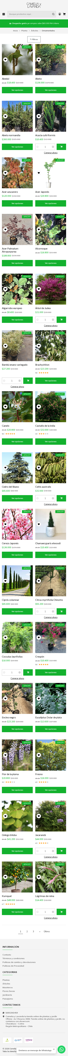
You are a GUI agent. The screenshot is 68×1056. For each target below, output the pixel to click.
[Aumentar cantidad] (53, 147)
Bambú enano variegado (15, 364)
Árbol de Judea (43, 308)
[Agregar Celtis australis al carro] (61, 498)
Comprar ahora (50, 153)
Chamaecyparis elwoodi (48, 543)
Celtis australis (43, 486)
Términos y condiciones (14, 958)
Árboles (34, 31)
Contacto (7, 955)
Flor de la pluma (10, 774)
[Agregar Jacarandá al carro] (61, 851)
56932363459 (12, 1013)
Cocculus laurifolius (12, 656)
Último (47, 931)
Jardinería (7, 995)
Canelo (5, 425)
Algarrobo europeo (12, 308)
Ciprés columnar (10, 599)
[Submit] (53, 14)
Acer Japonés (42, 191)
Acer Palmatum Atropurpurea (10, 250)
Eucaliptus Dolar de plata (48, 717)
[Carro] (64, 14)
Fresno (39, 774)
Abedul (5, 78)
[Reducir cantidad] (37, 147)
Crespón (39, 656)
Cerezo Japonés (10, 543)
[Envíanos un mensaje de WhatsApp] (61, 1049)
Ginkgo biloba (9, 835)
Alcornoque (41, 248)
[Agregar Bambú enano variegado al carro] (28, 381)
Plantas (6, 980)
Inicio (15, 31)
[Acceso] (60, 14)
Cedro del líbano (10, 486)
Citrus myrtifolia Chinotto (49, 599)
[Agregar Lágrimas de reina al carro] (61, 912)
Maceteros (8, 987)
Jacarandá (40, 835)
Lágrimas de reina (44, 896)
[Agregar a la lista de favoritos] (5, 59)
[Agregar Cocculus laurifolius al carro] (28, 672)
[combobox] (31, 14)
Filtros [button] (35, 39)
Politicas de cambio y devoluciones (19, 962)
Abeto (38, 78)
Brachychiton (42, 364)
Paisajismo (8, 999)
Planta (24, 31)
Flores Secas (9, 991)
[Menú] (4, 14)
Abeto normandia (11, 135)
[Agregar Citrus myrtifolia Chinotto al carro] (61, 611)
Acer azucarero (10, 191)
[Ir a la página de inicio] (34, 5)
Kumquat (7, 896)
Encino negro (9, 717)
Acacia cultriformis (45, 135)
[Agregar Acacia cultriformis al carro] (61, 147)
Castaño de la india (45, 425)
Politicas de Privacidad (13, 966)
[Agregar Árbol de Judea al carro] (61, 320)
